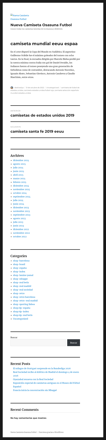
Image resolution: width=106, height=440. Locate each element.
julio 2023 (18, 222)
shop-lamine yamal (23, 275)
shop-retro (19, 293)
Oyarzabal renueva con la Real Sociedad (33, 379)
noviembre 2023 (21, 211)
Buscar (13, 337)
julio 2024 (18, 200)
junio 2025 (18, 171)
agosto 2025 (19, 164)
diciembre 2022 (21, 229)
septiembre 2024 (21, 196)
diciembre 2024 (21, 185)
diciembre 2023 (21, 207)
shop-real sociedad (23, 289)
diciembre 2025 (21, 160)
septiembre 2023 (21, 214)
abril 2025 (18, 175)
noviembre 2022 (21, 233)
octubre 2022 (20, 236)
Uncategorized (52, 87)
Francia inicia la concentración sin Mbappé (35, 390)
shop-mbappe (20, 279)
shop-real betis (21, 282)
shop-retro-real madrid (25, 300)
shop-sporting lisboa (24, 304)
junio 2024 (18, 204)
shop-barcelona (21, 260)
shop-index (19, 271)
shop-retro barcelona (24, 297)
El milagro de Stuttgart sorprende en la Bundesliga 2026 (42, 368)
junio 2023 (18, 225)
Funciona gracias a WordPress (51, 432)
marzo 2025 (19, 178)
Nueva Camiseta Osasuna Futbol (41, 25)
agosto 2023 (19, 218)
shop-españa (20, 268)
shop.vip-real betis (22, 315)
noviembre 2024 (21, 189)
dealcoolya (19, 87)
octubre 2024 (20, 193)
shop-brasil (19, 264)
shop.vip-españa (21, 308)
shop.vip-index (21, 311)
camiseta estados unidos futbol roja (39, 90)
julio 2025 (18, 167)
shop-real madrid (22, 286)
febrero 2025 (19, 182)
